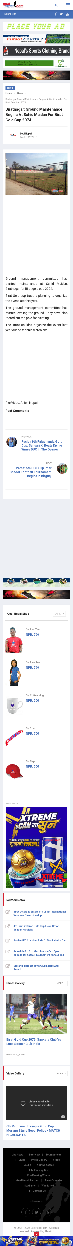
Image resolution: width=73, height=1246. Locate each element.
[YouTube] (67, 14)
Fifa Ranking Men (39, 1170)
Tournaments (53, 1154)
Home (8, 93)
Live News (17, 1154)
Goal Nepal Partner (27, 1180)
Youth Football (45, 1165)
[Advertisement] (36, 236)
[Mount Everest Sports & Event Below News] (36, 582)
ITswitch (49, 1231)
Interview (34, 1154)
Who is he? (47, 1185)
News (20, 93)
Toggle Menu (68, 4)
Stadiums (30, 1185)
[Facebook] (55, 14)
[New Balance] (36, 594)
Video (56, 1159)
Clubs (21, 1159)
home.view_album (16, 1054)
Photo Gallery (39, 1159)
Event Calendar (53, 1180)
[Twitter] (61, 14)
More (58, 614)
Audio (27, 1165)
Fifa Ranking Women (39, 1175)
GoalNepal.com (15, 4)
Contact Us (39, 1190)
